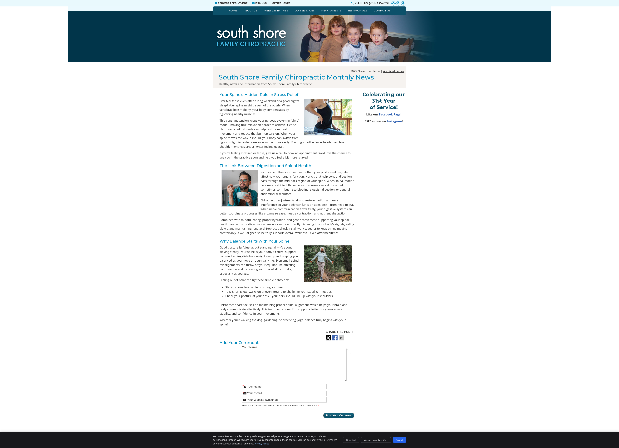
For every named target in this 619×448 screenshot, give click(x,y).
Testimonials (357, 10)
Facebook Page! (390, 114)
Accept (399, 440)
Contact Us (382, 10)
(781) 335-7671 (379, 3)
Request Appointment (232, 3)
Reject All (351, 440)
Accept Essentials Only (376, 440)
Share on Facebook (335, 337)
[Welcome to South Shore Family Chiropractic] (252, 47)
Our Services (305, 10)
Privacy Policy (262, 443)
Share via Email (342, 337)
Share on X (329, 337)
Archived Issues (393, 71)
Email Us (261, 3)
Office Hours (281, 3)
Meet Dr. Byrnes (276, 10)
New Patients (331, 10)
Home (233, 10)
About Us (250, 10)
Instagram (394, 121)
